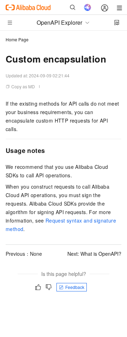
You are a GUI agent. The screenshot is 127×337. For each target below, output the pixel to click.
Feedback (74, 287)
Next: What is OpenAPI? (94, 253)
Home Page (17, 39)
